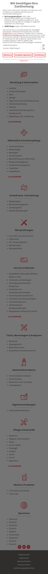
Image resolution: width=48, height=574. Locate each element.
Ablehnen (7, 55)
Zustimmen (40, 55)
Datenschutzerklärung (12, 35)
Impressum (24, 61)
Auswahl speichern (23, 55)
